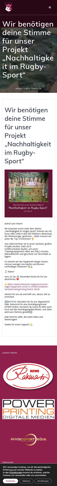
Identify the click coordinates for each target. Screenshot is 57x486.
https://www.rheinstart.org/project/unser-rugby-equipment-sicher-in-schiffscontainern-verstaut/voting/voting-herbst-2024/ (26, 287)
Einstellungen (15, 472)
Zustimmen (10, 481)
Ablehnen (26, 481)
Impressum (7, 462)
